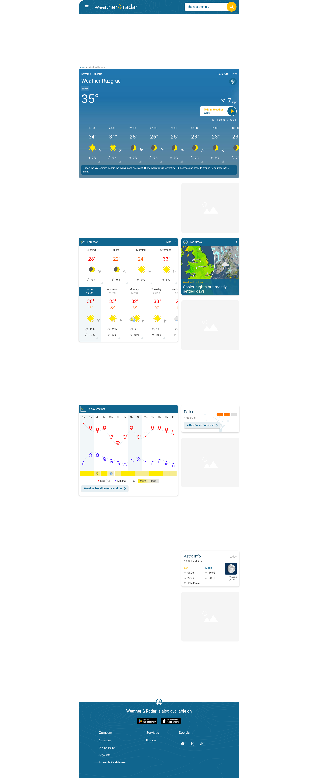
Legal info (104, 755)
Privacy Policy (107, 747)
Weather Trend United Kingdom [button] (103, 488)
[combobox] (208, 7)
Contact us (105, 740)
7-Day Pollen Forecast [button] (200, 425)
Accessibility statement (112, 762)
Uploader (151, 740)
